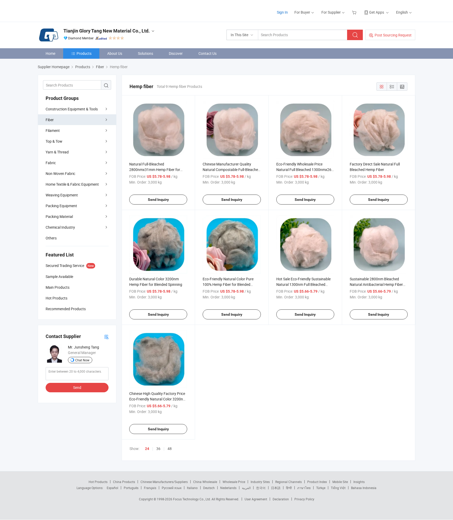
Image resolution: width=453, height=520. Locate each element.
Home (50, 53)
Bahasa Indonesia (363, 488)
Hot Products (98, 482)
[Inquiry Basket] (355, 12)
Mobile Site (340, 482)
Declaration (281, 499)
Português (131, 488)
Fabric (51, 162)
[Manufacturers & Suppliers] (71, 10)
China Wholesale (205, 482)
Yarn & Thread (57, 151)
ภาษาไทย (304, 488)
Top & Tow (54, 141)
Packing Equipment (61, 205)
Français (150, 488)
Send (77, 387)
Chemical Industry (60, 227)
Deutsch (209, 488)
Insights (359, 482)
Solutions (145, 53)
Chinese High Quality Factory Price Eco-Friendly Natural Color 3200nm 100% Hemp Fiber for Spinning (157, 399)
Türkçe (320, 488)
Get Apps (376, 12)
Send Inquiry (158, 199)
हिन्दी (289, 488)
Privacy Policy (304, 499)
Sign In (282, 12)
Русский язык (171, 488)
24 (147, 449)
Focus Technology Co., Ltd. (192, 499)
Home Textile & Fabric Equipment (72, 184)
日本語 (276, 488)
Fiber (50, 119)
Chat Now (82, 360)
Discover (176, 53)
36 (158, 448)
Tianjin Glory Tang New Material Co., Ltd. (106, 31)
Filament (53, 130)
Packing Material (59, 216)
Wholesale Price (234, 482)
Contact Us (207, 53)
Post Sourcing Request (393, 35)
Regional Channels (288, 482)
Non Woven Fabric (60, 173)
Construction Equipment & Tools (72, 108)
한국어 (261, 488)
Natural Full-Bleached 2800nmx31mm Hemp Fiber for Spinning (154, 170)
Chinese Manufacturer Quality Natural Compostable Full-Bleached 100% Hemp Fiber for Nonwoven (231, 170)
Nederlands (228, 488)
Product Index (317, 482)
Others (51, 237)
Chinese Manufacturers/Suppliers (164, 482)
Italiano (192, 488)
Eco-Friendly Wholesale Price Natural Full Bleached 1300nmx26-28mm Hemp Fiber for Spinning (304, 170)
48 (170, 448)
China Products (124, 482)
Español (112, 488)
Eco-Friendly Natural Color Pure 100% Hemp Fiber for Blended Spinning (228, 284)
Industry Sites (260, 482)
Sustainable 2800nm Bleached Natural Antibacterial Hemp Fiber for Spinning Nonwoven (376, 284)
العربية (246, 488)
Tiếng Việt (338, 488)
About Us (114, 53)
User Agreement (256, 499)
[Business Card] (106, 336)
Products (84, 53)
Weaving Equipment (62, 194)
